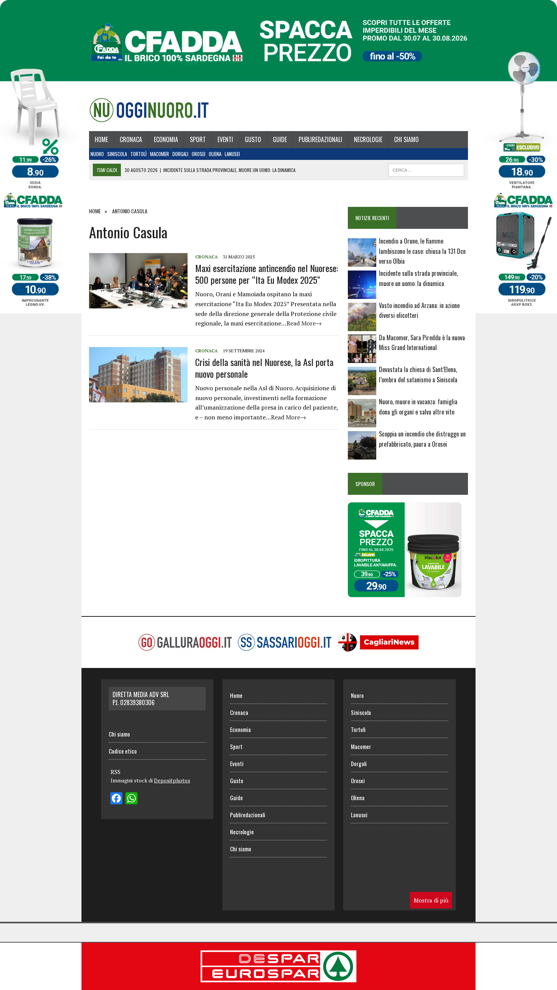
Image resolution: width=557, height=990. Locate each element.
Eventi (225, 139)
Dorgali (180, 154)
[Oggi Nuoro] (149, 110)
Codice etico (123, 751)
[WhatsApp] (131, 799)
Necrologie (368, 139)
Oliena (215, 154)
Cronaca (131, 139)
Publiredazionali (320, 139)
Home (101, 139)
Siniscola (117, 154)
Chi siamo (406, 139)
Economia (166, 139)
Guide (280, 139)
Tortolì (138, 154)
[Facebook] (116, 799)
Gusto (253, 139)
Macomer (159, 154)
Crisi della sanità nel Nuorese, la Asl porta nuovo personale (264, 367)
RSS (115, 772)
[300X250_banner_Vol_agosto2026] (405, 592)
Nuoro (97, 154)
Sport (198, 139)
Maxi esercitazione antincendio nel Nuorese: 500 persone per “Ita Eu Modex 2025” (266, 273)
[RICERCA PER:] (426, 169)
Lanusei (232, 154)
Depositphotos (172, 780)
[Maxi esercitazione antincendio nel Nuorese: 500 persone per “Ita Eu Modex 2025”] (138, 303)
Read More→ (304, 323)
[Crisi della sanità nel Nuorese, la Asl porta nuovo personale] (138, 397)
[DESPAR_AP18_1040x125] (278, 985)
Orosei (198, 154)
